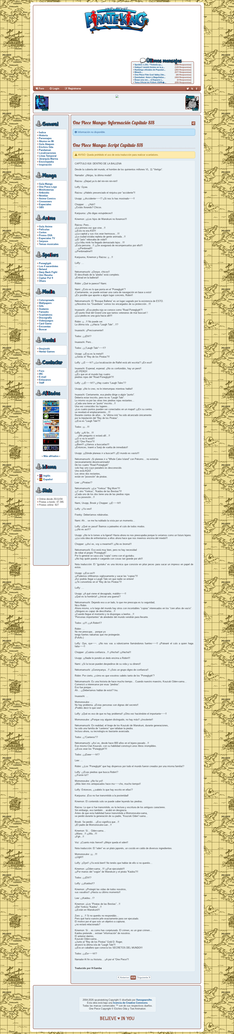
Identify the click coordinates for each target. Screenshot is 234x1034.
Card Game (45, 323)
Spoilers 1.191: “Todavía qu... (149, 65)
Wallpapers (45, 303)
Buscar (43, 329)
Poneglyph (45, 263)
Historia (43, 135)
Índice (42, 132)
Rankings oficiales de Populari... (150, 70)
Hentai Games (47, 351)
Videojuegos (46, 320)
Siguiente (142, 977)
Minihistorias (46, 189)
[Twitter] (188, 88)
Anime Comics (47, 198)
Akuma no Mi (46, 141)
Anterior (124, 977)
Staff (41, 382)
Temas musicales (48, 244)
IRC (41, 374)
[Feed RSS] (192, 88)
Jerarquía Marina (48, 158)
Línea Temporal (47, 156)
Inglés (46, 475)
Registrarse (74, 88)
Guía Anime (45, 226)
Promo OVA (45, 235)
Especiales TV (47, 238)
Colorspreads (46, 300)
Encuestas (45, 326)
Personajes (45, 138)
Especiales (45, 204)
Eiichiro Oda (46, 147)
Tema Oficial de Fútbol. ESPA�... (150, 82)
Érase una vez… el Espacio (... (149, 80)
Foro (41, 88)
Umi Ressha (45, 275)
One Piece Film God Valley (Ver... (150, 75)
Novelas (43, 195)
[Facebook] (196, 88)
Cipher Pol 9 (46, 278)
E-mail (42, 376)
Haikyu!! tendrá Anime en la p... (150, 67)
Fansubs (44, 311)
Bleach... (139, 72)
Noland (43, 269)
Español (48, 479)
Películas (44, 229)
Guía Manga (45, 184)
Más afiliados (51, 456)
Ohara (42, 281)
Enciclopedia (46, 161)
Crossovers (45, 201)
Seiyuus (43, 241)
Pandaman (45, 150)
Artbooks (44, 192)
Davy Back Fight (48, 272)
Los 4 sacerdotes (48, 266)
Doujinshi (44, 348)
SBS (41, 207)
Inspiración (45, 164)
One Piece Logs (48, 186)
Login (56, 88)
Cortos (42, 232)
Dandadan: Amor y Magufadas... (150, 77)
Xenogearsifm (144, 999)
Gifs (41, 306)
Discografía (45, 317)
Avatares (44, 309)
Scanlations (45, 314)
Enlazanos (45, 379)
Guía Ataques (46, 144)
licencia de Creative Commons (130, 1002)
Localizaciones (47, 153)
